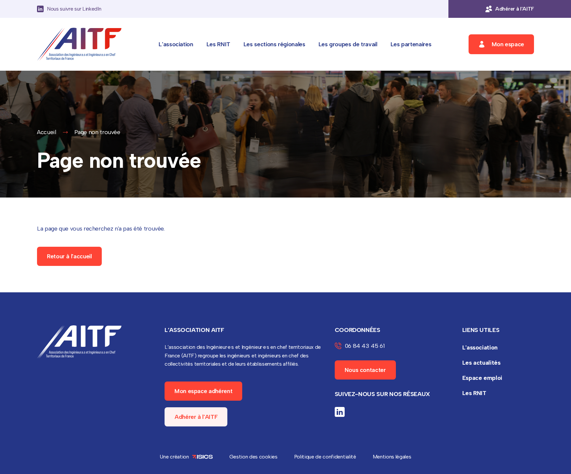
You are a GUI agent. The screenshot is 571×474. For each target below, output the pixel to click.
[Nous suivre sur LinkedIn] (340, 412)
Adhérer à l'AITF (195, 416)
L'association (176, 44)
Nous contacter (365, 370)
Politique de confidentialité (325, 457)
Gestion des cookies (253, 457)
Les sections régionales (274, 44)
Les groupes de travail (348, 44)
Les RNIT (218, 44)
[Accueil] (79, 44)
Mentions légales (392, 457)
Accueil (46, 132)
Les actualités (481, 362)
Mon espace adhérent (203, 391)
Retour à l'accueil (69, 256)
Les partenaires (411, 44)
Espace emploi (482, 378)
